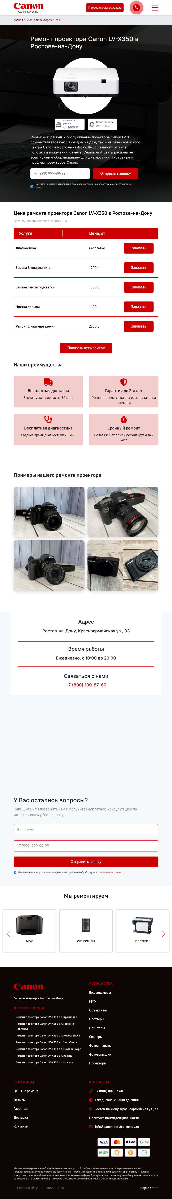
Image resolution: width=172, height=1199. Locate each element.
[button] (8, 934)
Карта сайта (149, 1188)
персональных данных (110, 872)
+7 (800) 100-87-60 (86, 684)
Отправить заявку (115, 173)
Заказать (138, 248)
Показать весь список (86, 348)
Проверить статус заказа (104, 7)
